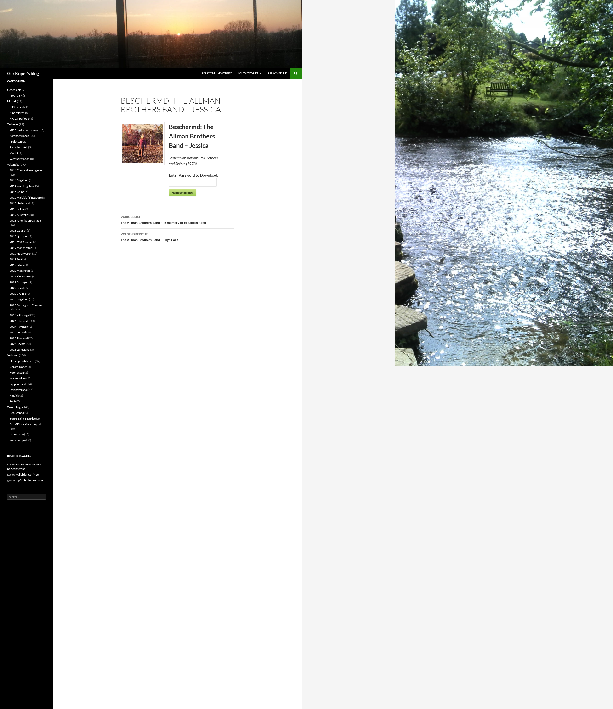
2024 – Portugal (20, 315)
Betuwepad (17, 413)
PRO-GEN (16, 95)
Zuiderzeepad (18, 440)
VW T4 (14, 153)
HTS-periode (18, 107)
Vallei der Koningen (28, 474)
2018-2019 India (20, 242)
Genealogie (14, 90)
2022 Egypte (17, 288)
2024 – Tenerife (19, 321)
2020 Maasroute (20, 270)
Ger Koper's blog (23, 73)
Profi (13, 401)
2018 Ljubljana (19, 236)
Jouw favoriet (248, 73)
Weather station (20, 159)
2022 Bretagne (19, 282)
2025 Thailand (19, 338)
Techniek (12, 124)
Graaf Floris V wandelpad (25, 424)
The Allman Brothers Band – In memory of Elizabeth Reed (163, 220)
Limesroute (17, 434)
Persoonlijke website (217, 73)
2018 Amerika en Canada (25, 220)
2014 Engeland (19, 180)
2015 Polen (17, 209)
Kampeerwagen (19, 136)
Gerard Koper (18, 367)
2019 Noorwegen (21, 253)
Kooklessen (17, 372)
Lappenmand (18, 384)
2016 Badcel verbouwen (25, 130)
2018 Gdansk (18, 230)
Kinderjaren (17, 113)
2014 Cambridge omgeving (26, 170)
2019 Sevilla (17, 259)
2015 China (17, 192)
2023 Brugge (18, 293)
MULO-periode (19, 118)
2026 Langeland (20, 349)
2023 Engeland (19, 299)
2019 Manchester (21, 247)
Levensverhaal (19, 390)
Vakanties (13, 164)
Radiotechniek (19, 147)
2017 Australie (19, 214)
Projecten (16, 141)
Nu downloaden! (182, 192)
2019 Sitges (17, 265)
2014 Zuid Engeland (22, 186)
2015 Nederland (20, 203)
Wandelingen (15, 407)
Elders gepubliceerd (22, 361)
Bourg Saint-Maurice (23, 418)
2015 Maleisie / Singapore (26, 197)
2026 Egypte (17, 344)
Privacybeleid (277, 73)
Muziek (12, 101)
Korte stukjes (18, 378)
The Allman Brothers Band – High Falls (149, 237)
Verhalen (12, 355)
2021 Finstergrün (21, 276)
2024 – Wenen (19, 326)
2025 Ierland (18, 332)
